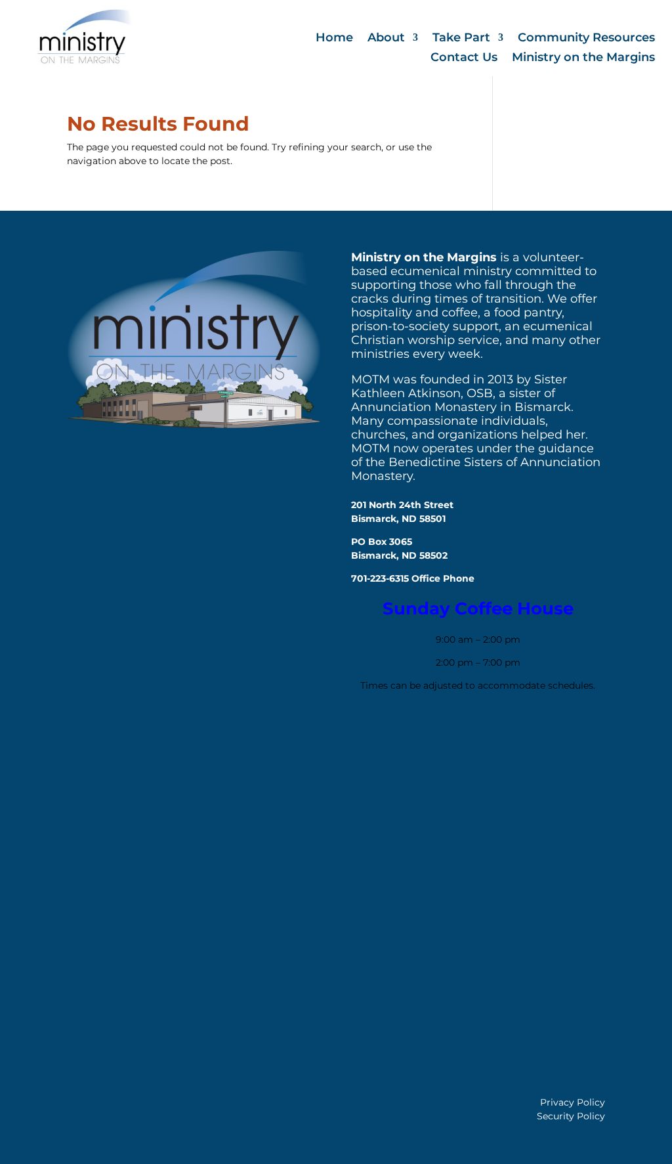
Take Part (461, 39)
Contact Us (463, 58)
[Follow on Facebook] (367, 733)
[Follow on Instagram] (405, 733)
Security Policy (571, 1116)
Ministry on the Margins (583, 58)
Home (334, 39)
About (386, 39)
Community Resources (586, 39)
